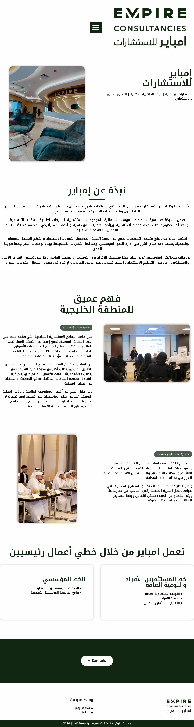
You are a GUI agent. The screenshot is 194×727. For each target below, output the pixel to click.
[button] (96, 27)
